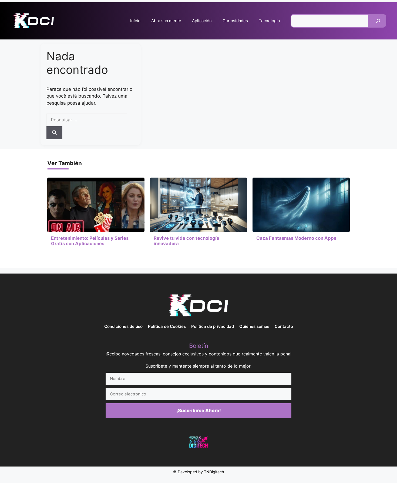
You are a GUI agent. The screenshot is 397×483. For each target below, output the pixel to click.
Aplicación (202, 20)
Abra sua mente (166, 20)
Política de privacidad (212, 326)
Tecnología (269, 20)
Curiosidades (235, 20)
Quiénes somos (254, 326)
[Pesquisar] (378, 21)
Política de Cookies (167, 326)
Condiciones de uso (123, 326)
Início (135, 20)
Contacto (284, 326)
